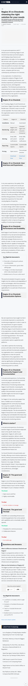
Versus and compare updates (8, 619)
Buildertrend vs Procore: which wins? (14, 274)
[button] (25, 683)
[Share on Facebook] (13, 47)
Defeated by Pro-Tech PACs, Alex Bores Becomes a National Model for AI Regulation (12, 647)
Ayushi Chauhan (7, 24)
